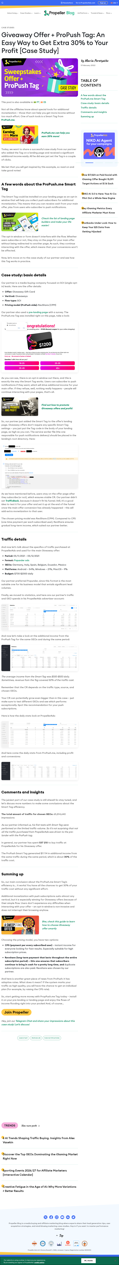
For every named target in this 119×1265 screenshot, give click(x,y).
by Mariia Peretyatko (94, 60)
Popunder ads (21, 560)
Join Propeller (16, 1012)
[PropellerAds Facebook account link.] (51, 1217)
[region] (59, 1261)
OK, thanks (88, 1261)
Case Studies (7, 27)
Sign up (103, 3)
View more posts (29, 1125)
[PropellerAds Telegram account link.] (73, 1217)
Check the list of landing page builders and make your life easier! (58, 222)
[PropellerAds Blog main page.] (59, 13)
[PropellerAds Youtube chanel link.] (62, 1217)
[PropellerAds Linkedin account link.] (68, 1217)
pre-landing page (38, 312)
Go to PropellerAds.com (85, 3)
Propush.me (36, 1038)
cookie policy (39, 1262)
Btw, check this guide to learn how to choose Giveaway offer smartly (58, 925)
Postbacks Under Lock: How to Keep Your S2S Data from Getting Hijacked (99, 227)
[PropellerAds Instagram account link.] (57, 1217)
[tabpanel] (99, 146)
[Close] (115, 1260)
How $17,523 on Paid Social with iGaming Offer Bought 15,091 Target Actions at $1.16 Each (99, 179)
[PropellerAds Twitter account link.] (45, 1217)
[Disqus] (39, 1079)
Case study (23, 1038)
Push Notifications (52, 1038)
